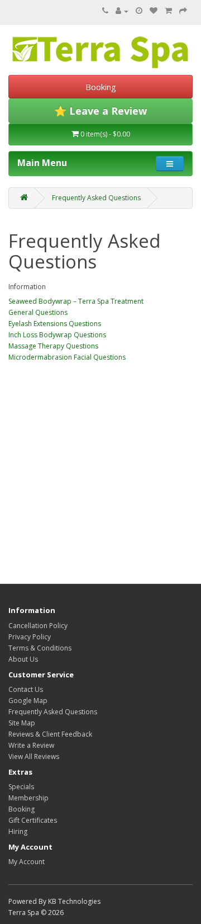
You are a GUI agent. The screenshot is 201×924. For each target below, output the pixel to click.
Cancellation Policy (38, 625)
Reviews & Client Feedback (50, 734)
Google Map (27, 700)
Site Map (21, 723)
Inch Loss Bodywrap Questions (57, 335)
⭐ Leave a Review (100, 110)
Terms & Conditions (39, 648)
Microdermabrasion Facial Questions (67, 357)
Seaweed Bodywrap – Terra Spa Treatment (75, 301)
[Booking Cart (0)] (139, 11)
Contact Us (25, 689)
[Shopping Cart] (168, 11)
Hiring (17, 831)
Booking (100, 86)
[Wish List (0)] (153, 11)
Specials (21, 786)
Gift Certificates (32, 820)
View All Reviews (33, 756)
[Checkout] (183, 11)
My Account (26, 861)
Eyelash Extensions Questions (54, 323)
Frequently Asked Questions (96, 197)
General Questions (38, 312)
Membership (28, 798)
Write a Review (31, 745)
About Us (23, 659)
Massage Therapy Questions (53, 346)
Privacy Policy (29, 637)
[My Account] (122, 11)
